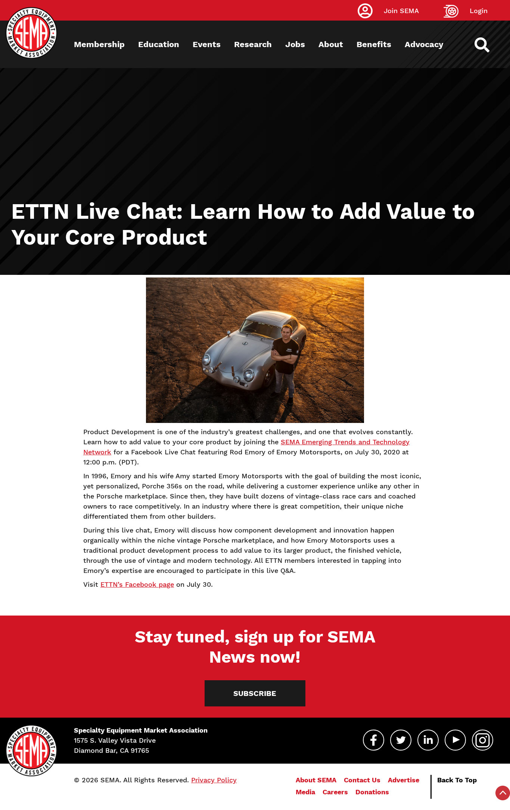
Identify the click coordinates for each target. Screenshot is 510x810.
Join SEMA (401, 11)
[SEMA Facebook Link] (373, 740)
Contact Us (362, 780)
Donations (372, 792)
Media (305, 792)
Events (207, 44)
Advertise (403, 780)
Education (158, 44)
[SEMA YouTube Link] (455, 740)
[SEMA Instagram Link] (482, 740)
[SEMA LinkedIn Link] (428, 740)
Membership (99, 44)
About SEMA (316, 780)
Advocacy (424, 44)
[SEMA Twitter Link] (400, 740)
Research (253, 44)
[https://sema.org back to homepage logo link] (489, 44)
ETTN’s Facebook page (137, 584)
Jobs (295, 44)
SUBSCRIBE (254, 693)
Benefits (374, 44)
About (330, 44)
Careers (335, 792)
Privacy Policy (214, 780)
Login (479, 11)
